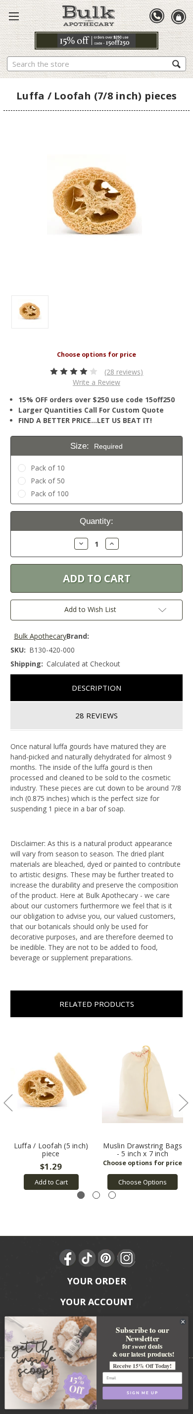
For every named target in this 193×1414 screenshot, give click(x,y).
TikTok (87, 1258)
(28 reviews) (123, 372)
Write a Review (96, 382)
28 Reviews (96, 715)
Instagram (126, 1258)
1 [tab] (81, 1195)
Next (183, 1102)
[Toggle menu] (14, 16)
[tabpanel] (51, 1109)
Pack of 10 (48, 467)
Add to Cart (51, 1182)
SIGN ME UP (142, 1392)
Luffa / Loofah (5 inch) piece (51, 1150)
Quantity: (96, 521)
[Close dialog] (182, 1321)
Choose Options (142, 1182)
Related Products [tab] (96, 1004)
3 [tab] (112, 1195)
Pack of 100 (50, 493)
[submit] (176, 63)
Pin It (107, 1258)
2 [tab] (96, 1195)
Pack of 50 (48, 480)
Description (96, 688)
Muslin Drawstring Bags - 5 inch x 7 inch (142, 1150)
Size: (96, 446)
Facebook (68, 1258)
